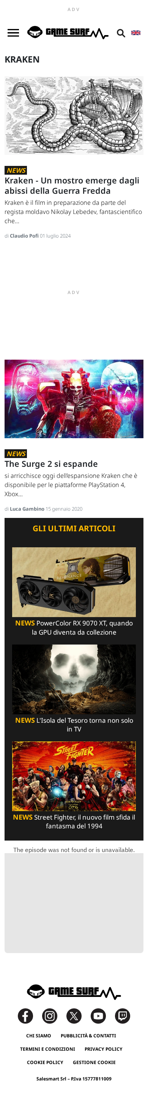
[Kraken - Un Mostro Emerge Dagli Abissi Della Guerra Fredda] (74, 115)
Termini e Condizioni (47, 1049)
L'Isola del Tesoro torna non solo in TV (74, 724)
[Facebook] (29, 1015)
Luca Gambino (28, 508)
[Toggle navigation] (13, 33)
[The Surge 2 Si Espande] (74, 398)
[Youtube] (102, 1015)
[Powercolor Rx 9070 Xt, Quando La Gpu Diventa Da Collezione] (74, 581)
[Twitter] (77, 1015)
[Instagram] (53, 1015)
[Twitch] (122, 1015)
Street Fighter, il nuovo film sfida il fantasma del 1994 (74, 821)
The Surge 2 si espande (51, 463)
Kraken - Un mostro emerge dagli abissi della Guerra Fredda (72, 185)
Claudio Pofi (25, 235)
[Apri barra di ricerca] (121, 33)
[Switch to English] (135, 33)
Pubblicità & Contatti (88, 1035)
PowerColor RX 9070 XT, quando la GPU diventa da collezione (74, 627)
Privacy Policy (104, 1049)
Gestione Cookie (94, 1062)
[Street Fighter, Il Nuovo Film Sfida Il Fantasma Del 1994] (74, 776)
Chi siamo (38, 1035)
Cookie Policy (45, 1062)
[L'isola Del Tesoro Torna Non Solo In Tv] (74, 678)
